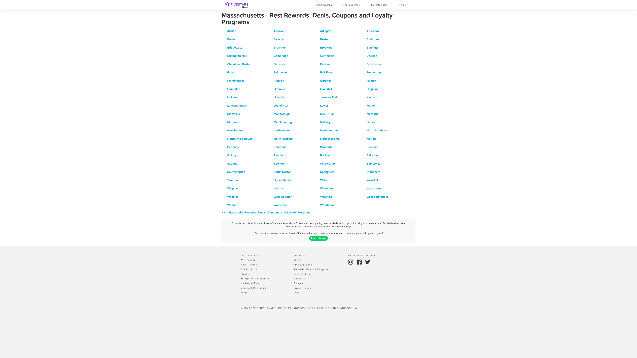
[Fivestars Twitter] (367, 261)
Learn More (318, 238)
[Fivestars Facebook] (359, 261)
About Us (299, 278)
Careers (299, 283)
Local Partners (303, 274)
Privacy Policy (302, 288)
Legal (297, 292)
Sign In (402, 5)
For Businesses (351, 5)
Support (245, 292)
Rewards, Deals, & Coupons (311, 269)
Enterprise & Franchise (255, 278)
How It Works (249, 264)
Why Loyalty (248, 260)
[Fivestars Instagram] (351, 261)
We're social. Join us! (361, 255)
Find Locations (324, 5)
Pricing (245, 274)
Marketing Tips (379, 5)
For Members (302, 255)
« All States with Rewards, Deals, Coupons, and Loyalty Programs (265, 212)
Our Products (249, 269)
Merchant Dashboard (254, 288)
